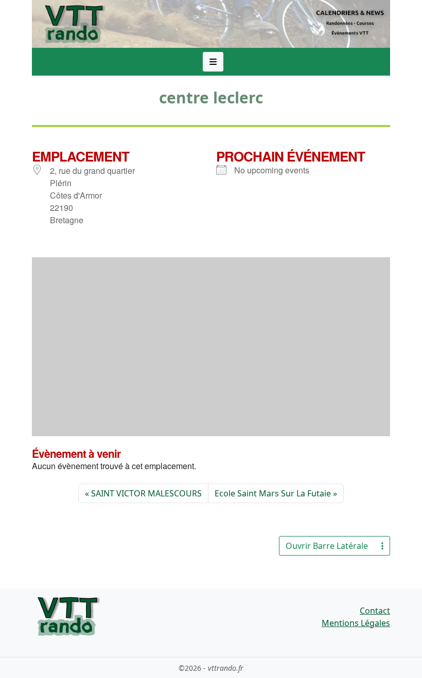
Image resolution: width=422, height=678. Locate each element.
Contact (375, 610)
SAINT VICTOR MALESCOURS (146, 493)
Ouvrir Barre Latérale (327, 545)
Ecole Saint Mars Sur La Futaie (273, 493)
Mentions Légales (356, 623)
